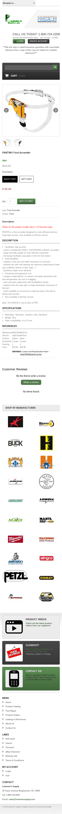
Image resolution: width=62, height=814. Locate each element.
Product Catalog (13, 706)
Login (20, 41)
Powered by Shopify (44, 807)
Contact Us (11, 728)
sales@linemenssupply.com (22, 799)
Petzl (11, 214)
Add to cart (26, 201)
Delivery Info (11, 756)
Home (8, 702)
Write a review (31, 382)
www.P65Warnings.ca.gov (31, 354)
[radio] (10, 179)
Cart (7, 775)
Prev (6, 110)
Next (55, 110)
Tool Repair (11, 711)
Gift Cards (10, 739)
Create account (38, 41)
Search (9, 743)
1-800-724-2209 (49, 34)
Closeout (10, 747)
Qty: (4, 201)
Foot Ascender (13, 210)
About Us (10, 724)
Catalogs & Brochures (16, 719)
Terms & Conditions (15, 760)
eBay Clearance (13, 752)
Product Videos (13, 715)
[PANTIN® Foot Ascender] (31, 110)
